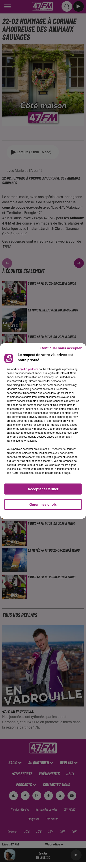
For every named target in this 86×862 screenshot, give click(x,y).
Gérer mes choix (43, 504)
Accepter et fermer (43, 488)
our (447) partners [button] (27, 369)
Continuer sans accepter (61, 347)
